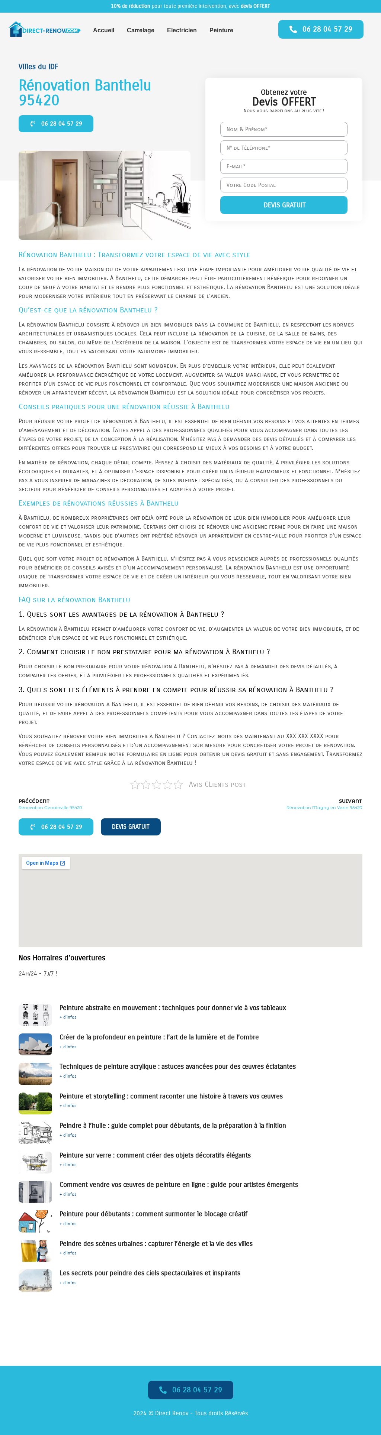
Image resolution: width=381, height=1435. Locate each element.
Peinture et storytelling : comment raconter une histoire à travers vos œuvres (171, 1096)
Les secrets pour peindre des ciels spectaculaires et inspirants (150, 1273)
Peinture (221, 30)
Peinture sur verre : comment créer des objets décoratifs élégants (155, 1155)
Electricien (182, 30)
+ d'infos (68, 1017)
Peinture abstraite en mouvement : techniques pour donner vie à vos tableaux (173, 1008)
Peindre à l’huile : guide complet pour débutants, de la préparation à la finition (173, 1125)
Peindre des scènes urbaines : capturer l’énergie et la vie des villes (156, 1244)
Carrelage (140, 30)
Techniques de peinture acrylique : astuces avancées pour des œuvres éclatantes (178, 1066)
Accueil (103, 30)
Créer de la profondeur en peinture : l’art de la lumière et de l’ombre (159, 1037)
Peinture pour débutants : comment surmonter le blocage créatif (153, 1214)
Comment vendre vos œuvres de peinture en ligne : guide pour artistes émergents (179, 1185)
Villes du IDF (38, 66)
